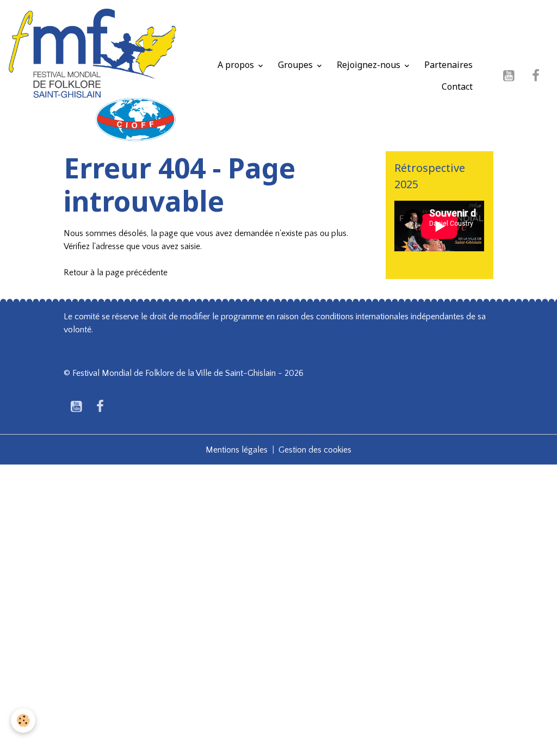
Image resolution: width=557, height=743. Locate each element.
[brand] (92, 76)
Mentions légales (237, 450)
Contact (457, 86)
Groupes (296, 65)
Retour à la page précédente (116, 272)
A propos (237, 65)
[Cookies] (23, 720)
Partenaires (448, 65)
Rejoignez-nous (370, 65)
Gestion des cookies (314, 450)
